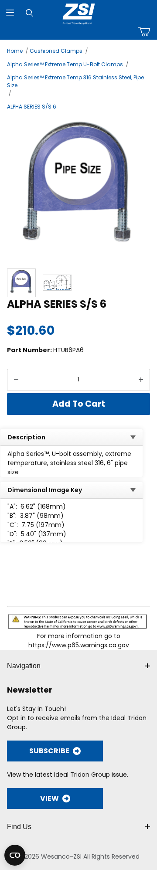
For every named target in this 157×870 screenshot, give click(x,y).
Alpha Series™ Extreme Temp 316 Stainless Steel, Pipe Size (75, 81)
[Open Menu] (10, 13)
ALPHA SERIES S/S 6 (31, 106)
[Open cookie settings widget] (14, 855)
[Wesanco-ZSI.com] (78, 12)
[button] (21, 282)
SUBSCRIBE (49, 751)
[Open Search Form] (29, 13)
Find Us (19, 826)
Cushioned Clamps (56, 50)
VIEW (49, 798)
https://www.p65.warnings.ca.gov (78, 645)
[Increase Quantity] (141, 380)
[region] (78, 282)
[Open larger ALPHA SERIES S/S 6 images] (78, 188)
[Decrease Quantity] (16, 380)
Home (15, 50)
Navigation (24, 665)
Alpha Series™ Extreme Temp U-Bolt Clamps (65, 64)
